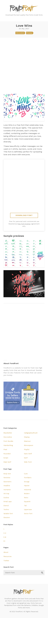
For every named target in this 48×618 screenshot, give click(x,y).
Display (29, 33)
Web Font (28, 462)
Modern (27, 493)
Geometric (7, 482)
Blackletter (7, 433)
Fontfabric (27, 477)
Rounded (6, 454)
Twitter (6, 560)
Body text (7, 474)
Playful (26, 449)
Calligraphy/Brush (31, 433)
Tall (25, 505)
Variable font (8, 513)
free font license (24, 224)
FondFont (24, 9)
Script (5, 458)
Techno (6, 509)
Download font (24, 215)
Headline (6, 485)
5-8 (4, 537)
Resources (7, 556)
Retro (26, 497)
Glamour (27, 441)
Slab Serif (7, 462)
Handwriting (8, 445)
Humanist (7, 489)
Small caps (7, 501)
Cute (26, 474)
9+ (4, 541)
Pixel (5, 449)
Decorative (20, 33)
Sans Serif (28, 454)
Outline (6, 497)
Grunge (26, 482)
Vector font (28, 513)
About (5, 552)
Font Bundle (8, 441)
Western (6, 517)
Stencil (6, 505)
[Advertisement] (24, 65)
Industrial (27, 489)
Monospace (28, 445)
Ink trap (6, 493)
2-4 (4, 533)
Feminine (6, 477)
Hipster (26, 485)
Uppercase (28, 509)
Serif (26, 458)
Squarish (27, 501)
